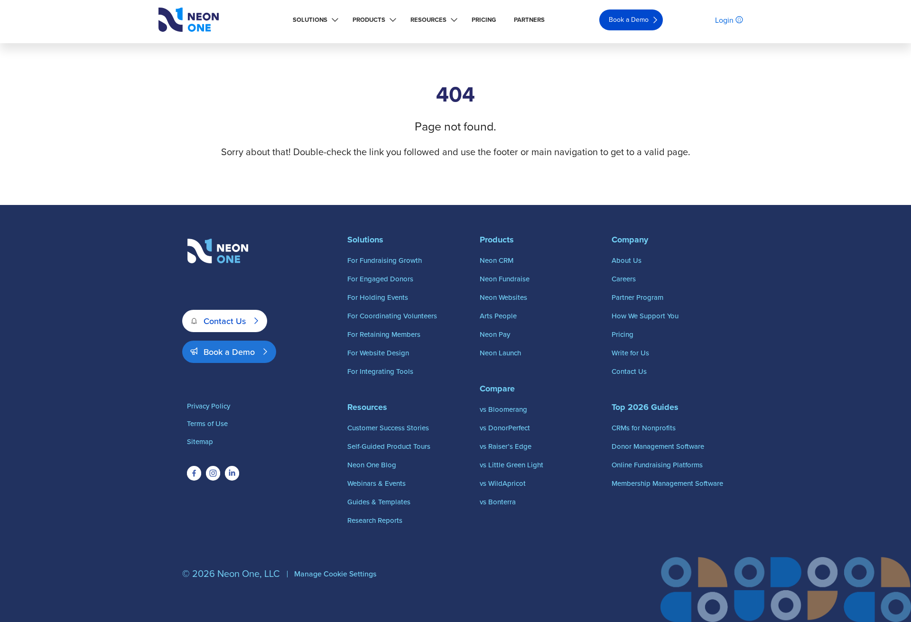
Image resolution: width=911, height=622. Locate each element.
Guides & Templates (378, 502)
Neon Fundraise (505, 279)
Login (724, 20)
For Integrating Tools (380, 371)
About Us (626, 260)
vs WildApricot (503, 483)
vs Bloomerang (503, 409)
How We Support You (645, 316)
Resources (428, 19)
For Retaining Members (383, 334)
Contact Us (225, 321)
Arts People (498, 316)
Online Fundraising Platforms (657, 465)
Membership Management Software (667, 483)
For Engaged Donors (380, 279)
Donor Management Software (658, 446)
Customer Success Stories (388, 428)
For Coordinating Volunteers (392, 316)
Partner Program (637, 297)
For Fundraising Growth (384, 260)
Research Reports (374, 520)
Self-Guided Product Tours (388, 446)
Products (369, 19)
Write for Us (630, 353)
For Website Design (378, 353)
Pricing (484, 19)
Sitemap (200, 441)
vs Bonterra (498, 502)
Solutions (310, 19)
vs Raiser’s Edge (505, 446)
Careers (624, 279)
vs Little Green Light (511, 465)
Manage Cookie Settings (335, 573)
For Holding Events (377, 297)
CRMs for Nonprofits (644, 428)
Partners (529, 19)
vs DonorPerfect (505, 428)
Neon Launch (500, 353)
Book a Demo (629, 19)
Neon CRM (496, 260)
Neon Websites (503, 297)
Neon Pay (495, 334)
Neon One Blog (371, 465)
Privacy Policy (208, 406)
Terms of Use (207, 423)
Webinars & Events (376, 483)
